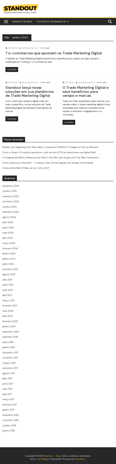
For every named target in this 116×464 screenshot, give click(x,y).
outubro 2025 (9, 191)
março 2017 (8, 399)
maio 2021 (7, 290)
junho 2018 (7, 342)
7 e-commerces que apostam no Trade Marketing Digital (53, 53)
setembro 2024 (10, 211)
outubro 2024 (9, 206)
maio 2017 (7, 388)
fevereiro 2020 (10, 321)
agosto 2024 (9, 217)
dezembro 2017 (10, 352)
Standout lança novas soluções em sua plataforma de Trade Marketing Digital (29, 91)
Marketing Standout (29, 48)
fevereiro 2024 (10, 248)
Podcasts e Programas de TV (53, 21)
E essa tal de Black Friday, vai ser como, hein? (26, 168)
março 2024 (8, 243)
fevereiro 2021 (9, 305)
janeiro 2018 (8, 347)
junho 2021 (7, 284)
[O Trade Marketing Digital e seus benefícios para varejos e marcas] (69, 122)
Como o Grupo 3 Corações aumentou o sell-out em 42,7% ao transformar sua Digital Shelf (49, 152)
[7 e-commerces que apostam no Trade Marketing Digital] (11, 69)
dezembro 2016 (10, 415)
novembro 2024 (10, 201)
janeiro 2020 (9, 326)
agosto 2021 (8, 274)
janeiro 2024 (8, 253)
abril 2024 (7, 238)
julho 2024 (7, 222)
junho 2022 (8, 264)
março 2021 (8, 300)
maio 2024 (7, 232)
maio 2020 (8, 310)
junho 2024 (8, 227)
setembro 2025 (10, 196)
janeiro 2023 (8, 258)
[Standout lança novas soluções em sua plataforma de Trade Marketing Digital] (11, 118)
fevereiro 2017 (9, 404)
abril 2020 (7, 316)
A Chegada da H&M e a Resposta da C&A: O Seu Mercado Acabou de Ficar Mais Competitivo (50, 157)
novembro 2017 (10, 357)
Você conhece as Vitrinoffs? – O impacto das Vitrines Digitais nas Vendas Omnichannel (48, 162)
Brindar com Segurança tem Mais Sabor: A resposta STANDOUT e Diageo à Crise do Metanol (50, 147)
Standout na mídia (22, 21)
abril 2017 (7, 394)
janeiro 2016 (8, 430)
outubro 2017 (9, 363)
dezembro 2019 (10, 331)
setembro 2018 (10, 336)
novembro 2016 (10, 420)
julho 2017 (7, 378)
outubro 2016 (9, 425)
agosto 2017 (8, 373)
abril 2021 (7, 295)
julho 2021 (7, 279)
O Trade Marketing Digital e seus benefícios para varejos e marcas (86, 91)
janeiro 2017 (8, 409)
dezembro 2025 (10, 185)
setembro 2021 (10, 269)
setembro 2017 (10, 368)
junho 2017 (7, 383)
